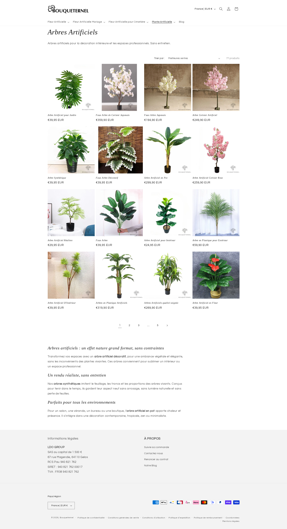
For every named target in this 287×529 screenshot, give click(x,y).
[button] (58, 22)
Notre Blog (150, 465)
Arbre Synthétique (57, 178)
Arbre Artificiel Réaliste (60, 240)
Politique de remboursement (208, 518)
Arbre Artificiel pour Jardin (62, 115)
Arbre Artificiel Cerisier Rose (207, 178)
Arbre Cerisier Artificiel (204, 115)
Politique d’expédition (179, 518)
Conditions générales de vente (123, 518)
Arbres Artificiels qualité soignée (161, 303)
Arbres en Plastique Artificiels (111, 303)
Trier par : (159, 58)
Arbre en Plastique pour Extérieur (210, 240)
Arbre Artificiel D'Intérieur (62, 303)
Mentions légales (230, 521)
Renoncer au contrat (156, 459)
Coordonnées (232, 518)
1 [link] (120, 325)
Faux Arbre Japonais (155, 115)
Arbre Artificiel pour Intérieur (159, 240)
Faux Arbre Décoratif (107, 178)
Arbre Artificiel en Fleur (205, 303)
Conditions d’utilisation (153, 518)
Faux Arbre (101, 240)
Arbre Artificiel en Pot (156, 178)
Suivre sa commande (156, 447)
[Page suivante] (167, 325)
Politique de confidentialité (91, 518)
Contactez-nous (153, 453)
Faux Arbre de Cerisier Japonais (113, 115)
